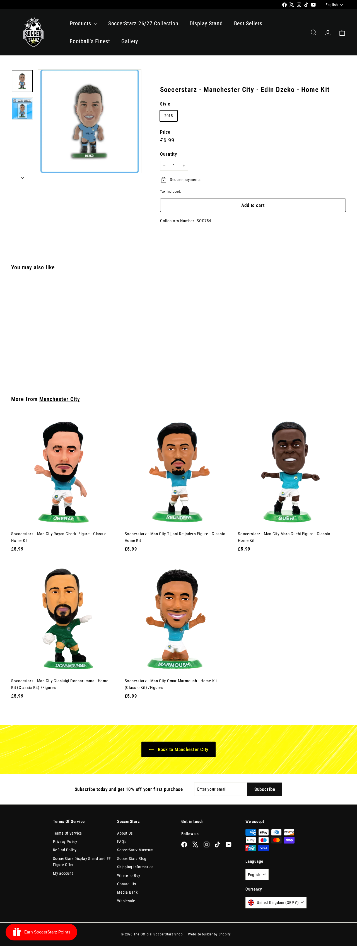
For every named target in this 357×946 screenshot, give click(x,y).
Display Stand (206, 23)
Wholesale (126, 901)
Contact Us (126, 884)
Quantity (168, 154)
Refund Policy (65, 850)
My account (63, 873)
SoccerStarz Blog (131, 858)
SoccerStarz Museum (135, 850)
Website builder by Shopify (209, 934)
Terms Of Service (67, 833)
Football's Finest (90, 41)
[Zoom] (89, 121)
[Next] (22, 176)
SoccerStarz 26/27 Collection (143, 23)
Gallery (129, 41)
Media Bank (127, 892)
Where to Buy (128, 875)
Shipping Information (135, 867)
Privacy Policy (65, 841)
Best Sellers (248, 23)
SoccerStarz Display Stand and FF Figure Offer (82, 861)
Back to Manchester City (182, 749)
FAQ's (121, 841)
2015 (168, 115)
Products (81, 23)
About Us (125, 833)
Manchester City (59, 399)
